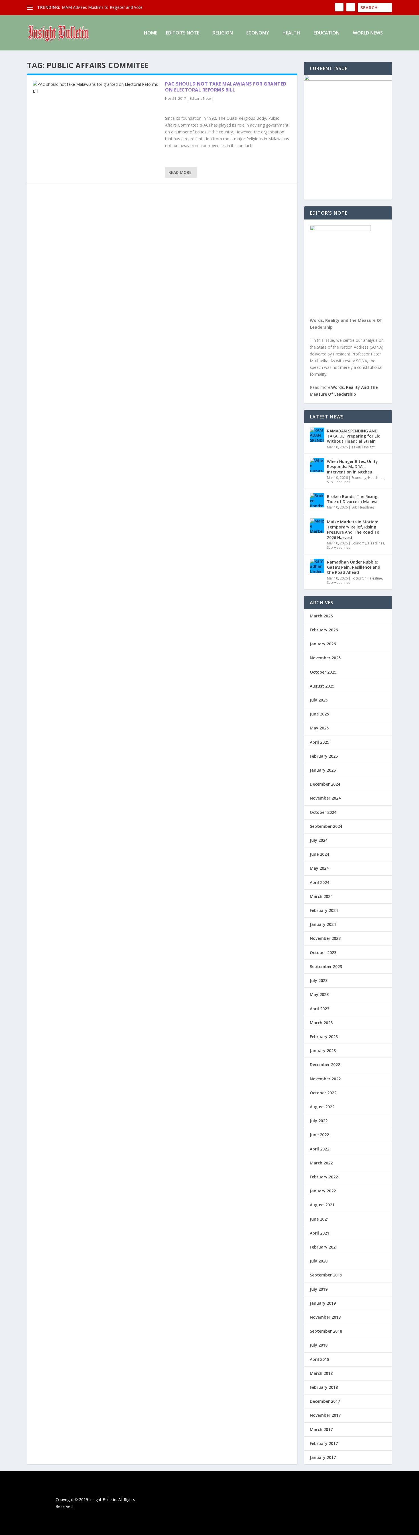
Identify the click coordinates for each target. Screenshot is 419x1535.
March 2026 (321, 616)
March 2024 (321, 896)
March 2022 (321, 1163)
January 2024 (323, 924)
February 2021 (324, 1247)
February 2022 (324, 1177)
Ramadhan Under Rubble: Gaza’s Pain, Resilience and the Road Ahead (353, 567)
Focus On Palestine (366, 578)
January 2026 (323, 643)
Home (150, 33)
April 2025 (319, 742)
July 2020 (319, 1261)
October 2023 (323, 952)
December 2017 (325, 1401)
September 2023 (326, 966)
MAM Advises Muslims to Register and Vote (102, 7)
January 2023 (323, 1050)
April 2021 (319, 1233)
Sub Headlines (338, 481)
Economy (257, 33)
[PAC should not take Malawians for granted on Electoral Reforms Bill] (96, 88)
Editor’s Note (182, 33)
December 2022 (325, 1064)
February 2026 (324, 630)
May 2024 (319, 868)
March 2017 (321, 1429)
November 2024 (325, 798)
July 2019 (319, 1289)
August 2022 (322, 1106)
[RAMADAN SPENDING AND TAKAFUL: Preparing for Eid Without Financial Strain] (317, 435)
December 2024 (325, 784)
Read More (180, 172)
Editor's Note (200, 98)
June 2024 (319, 854)
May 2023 (319, 994)
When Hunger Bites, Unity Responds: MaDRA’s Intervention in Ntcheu (352, 466)
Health (291, 33)
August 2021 (322, 1204)
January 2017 (323, 1457)
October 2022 (323, 1092)
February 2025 (324, 756)
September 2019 (326, 1275)
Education (326, 33)
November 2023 (325, 938)
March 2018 (321, 1373)
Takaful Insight (363, 447)
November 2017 (325, 1415)
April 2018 (319, 1359)
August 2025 (322, 686)
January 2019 (323, 1303)
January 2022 (323, 1191)
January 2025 (323, 770)
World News (368, 33)
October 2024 (323, 812)
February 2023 (324, 1036)
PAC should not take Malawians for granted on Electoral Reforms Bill (225, 87)
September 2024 (326, 826)
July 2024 (319, 840)
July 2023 (319, 980)
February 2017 (324, 1443)
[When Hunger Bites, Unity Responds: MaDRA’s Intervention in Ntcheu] (317, 465)
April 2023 (319, 1008)
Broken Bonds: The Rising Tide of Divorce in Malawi (352, 499)
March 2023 (321, 1022)
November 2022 (325, 1078)
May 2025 (319, 728)
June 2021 (319, 1219)
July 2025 (319, 700)
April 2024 (319, 882)
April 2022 (319, 1149)
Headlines (376, 477)
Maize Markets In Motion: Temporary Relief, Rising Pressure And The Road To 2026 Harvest (353, 529)
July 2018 (319, 1345)
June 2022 (319, 1134)
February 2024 (324, 910)
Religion (223, 33)
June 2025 (319, 714)
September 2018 (326, 1331)
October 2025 (323, 672)
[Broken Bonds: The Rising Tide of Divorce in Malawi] (317, 500)
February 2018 (324, 1387)
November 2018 (325, 1317)
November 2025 (325, 657)
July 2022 (319, 1120)
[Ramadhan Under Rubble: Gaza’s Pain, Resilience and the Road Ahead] (317, 566)
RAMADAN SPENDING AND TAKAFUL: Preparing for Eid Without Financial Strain (354, 436)
